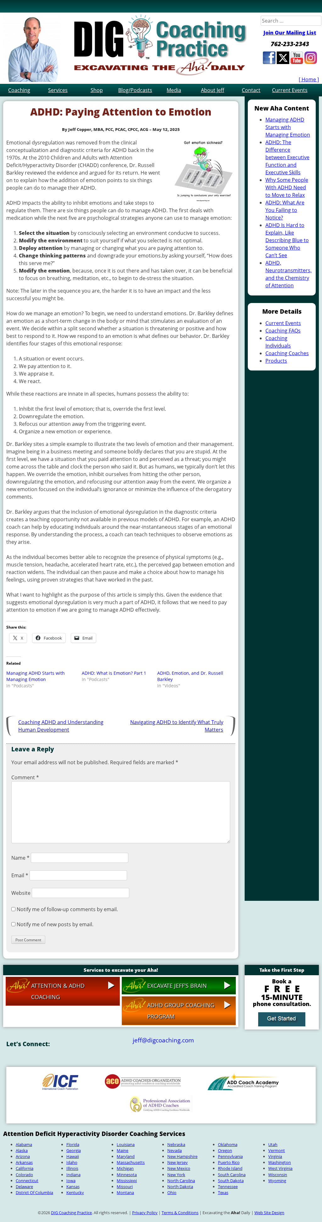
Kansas (73, 1186)
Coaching (19, 90)
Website (21, 892)
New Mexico (178, 1168)
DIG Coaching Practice (71, 1212)
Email (19, 875)
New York (176, 1174)
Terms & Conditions (180, 1212)
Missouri (125, 1186)
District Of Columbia (34, 1192)
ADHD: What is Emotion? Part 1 (114, 673)
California (24, 1168)
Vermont (276, 1150)
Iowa (70, 1180)
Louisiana (126, 1144)
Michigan (125, 1168)
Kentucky (75, 1192)
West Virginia (280, 1168)
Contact (251, 90)
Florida (72, 1144)
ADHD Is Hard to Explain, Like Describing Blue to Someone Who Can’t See (287, 240)
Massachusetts (131, 1162)
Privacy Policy (145, 1212)
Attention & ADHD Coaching (58, 991)
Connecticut (27, 1180)
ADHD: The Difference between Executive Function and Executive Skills (287, 157)
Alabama (24, 1144)
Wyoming (277, 1180)
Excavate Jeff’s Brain (177, 985)
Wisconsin (277, 1174)
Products (276, 360)
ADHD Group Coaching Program (180, 1010)
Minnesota (127, 1174)
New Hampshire (182, 1156)
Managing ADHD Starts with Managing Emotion (35, 676)
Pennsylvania (230, 1156)
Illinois (72, 1168)
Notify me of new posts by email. (55, 924)
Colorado (24, 1174)
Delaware (24, 1186)
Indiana (73, 1174)
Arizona (23, 1156)
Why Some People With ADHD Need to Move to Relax (286, 187)
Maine (122, 1150)
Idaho (71, 1162)
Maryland (126, 1156)
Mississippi (127, 1180)
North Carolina (181, 1180)
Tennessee (228, 1186)
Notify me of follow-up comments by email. (67, 909)
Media (174, 90)
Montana (125, 1192)
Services (58, 90)
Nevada (174, 1150)
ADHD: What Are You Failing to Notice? (284, 210)
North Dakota (180, 1186)
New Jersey (177, 1162)
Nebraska (176, 1144)
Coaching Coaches (287, 353)
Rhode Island (230, 1168)
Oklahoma (227, 1144)
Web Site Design (269, 1212)
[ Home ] (309, 79)
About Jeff (212, 90)
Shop (97, 90)
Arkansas (24, 1162)
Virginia (275, 1156)
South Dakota (231, 1180)
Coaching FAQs (283, 330)
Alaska (22, 1150)
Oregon (225, 1150)
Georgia (73, 1150)
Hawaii (72, 1156)
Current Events (290, 90)
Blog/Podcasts (135, 90)
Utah (272, 1144)
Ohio (171, 1192)
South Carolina (232, 1174)
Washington (279, 1162)
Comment (25, 777)
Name (20, 857)
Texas (223, 1192)
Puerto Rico (229, 1162)
